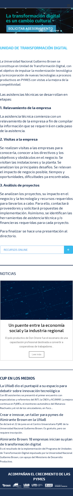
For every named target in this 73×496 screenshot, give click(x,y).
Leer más (65, 354)
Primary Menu (68, 5)
